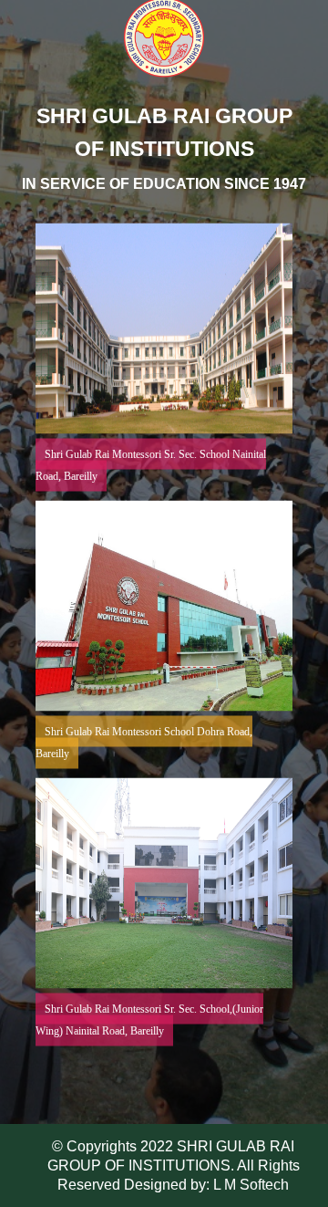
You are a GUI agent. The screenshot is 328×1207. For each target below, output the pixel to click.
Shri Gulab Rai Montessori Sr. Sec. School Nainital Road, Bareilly (151, 465)
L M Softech (249, 1184)
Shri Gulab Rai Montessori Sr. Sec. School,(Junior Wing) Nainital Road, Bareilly (149, 1020)
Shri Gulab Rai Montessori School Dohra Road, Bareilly (144, 742)
